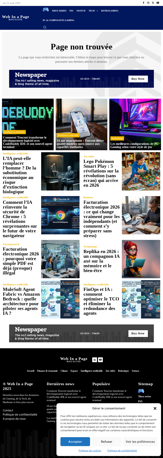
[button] (155, 408)
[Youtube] (157, 3)
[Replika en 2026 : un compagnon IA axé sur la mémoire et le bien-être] (141, 259)
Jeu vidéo (88, 156)
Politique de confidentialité (122, 450)
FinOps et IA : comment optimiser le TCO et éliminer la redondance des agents (101, 301)
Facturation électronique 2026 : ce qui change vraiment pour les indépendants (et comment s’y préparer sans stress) (101, 219)
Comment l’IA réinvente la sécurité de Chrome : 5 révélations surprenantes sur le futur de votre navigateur (20, 219)
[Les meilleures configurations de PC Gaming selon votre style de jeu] (135, 124)
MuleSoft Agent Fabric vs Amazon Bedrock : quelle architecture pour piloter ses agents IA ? (21, 301)
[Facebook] (143, 3)
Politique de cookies (90, 450)
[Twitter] (153, 3)
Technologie (117, 138)
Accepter (75, 442)
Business (88, 197)
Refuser (106, 442)
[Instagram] (148, 3)
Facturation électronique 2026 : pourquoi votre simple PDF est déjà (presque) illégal (21, 260)
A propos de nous (14, 418)
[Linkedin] (94, 359)
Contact (8, 410)
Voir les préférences (140, 442)
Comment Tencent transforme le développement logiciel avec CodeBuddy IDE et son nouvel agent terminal (66, 395)
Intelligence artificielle (14, 132)
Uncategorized (11, 244)
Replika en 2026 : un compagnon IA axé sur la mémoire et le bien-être (101, 261)
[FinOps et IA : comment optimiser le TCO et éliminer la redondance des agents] (141, 299)
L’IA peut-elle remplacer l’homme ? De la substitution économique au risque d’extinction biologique (19, 175)
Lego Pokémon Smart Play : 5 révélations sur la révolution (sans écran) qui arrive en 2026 (101, 173)
